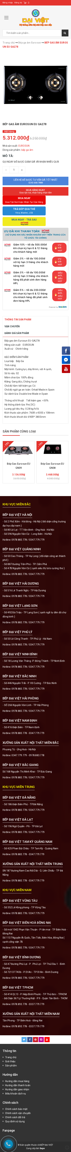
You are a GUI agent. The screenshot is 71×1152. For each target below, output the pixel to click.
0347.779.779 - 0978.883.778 (28, 755)
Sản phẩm (11, 1065)
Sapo (42, 1148)
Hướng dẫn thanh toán (17, 1085)
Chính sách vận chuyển (18, 1113)
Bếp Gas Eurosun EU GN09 (18, 465)
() (28, 3)
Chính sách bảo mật (16, 1109)
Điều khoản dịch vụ (15, 1093)
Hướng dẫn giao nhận (17, 1089)
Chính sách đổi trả (15, 1117)
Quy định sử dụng (15, 1121)
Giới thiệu (10, 1061)
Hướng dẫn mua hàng (17, 1081)
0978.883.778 (19, 539)
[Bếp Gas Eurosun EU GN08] (52, 449)
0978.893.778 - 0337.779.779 (28, 1004)
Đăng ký (18, 3)
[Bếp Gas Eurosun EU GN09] (18, 449)
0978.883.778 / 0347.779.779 (28, 913)
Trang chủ (10, 1057)
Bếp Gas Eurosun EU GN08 (52, 465)
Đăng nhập (8, 3)
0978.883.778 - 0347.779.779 (28, 733)
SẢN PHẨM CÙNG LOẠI (19, 431)
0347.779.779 (36, 539)
